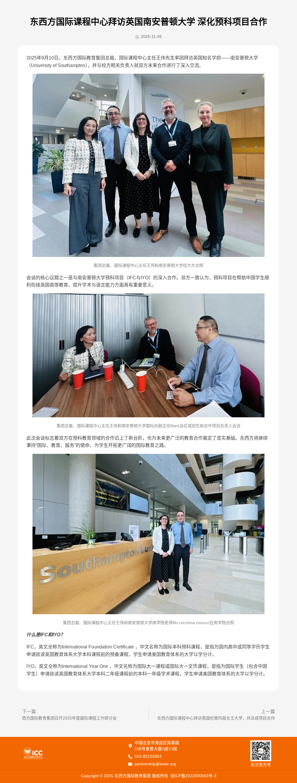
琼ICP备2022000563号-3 (193, 775)
